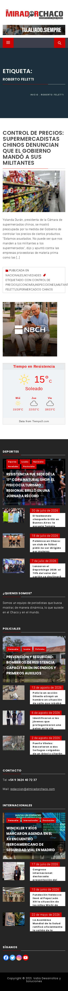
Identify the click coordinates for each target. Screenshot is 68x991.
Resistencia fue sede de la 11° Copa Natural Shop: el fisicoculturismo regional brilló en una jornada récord (30, 485)
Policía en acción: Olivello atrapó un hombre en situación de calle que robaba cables (47, 699)
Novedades (32, 275)
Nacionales (14, 275)
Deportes (12, 462)
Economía (26, 285)
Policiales (39, 649)
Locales (24, 462)
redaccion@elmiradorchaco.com (32, 789)
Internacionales (31, 820)
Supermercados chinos (34, 289)
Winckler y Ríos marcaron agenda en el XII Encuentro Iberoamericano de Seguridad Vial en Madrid (30, 839)
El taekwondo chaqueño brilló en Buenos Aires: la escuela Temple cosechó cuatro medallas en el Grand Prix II (46, 526)
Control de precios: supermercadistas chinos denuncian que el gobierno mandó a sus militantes (33, 148)
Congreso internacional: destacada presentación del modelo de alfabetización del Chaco (46, 880)
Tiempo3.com (40, 421)
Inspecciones (45, 285)
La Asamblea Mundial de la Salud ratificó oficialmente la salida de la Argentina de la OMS (48, 926)
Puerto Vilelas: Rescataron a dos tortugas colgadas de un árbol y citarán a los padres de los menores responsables (47, 754)
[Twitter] (12, 958)
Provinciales (29, 466)
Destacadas (13, 649)
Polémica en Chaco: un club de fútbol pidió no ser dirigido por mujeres (47, 546)
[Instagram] (19, 958)
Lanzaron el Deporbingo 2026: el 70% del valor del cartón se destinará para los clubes (47, 573)
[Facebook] (6, 958)
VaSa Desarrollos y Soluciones (43, 979)
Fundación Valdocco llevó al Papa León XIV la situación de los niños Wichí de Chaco (47, 901)
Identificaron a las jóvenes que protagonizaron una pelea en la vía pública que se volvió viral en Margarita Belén (48, 728)
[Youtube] (25, 958)
